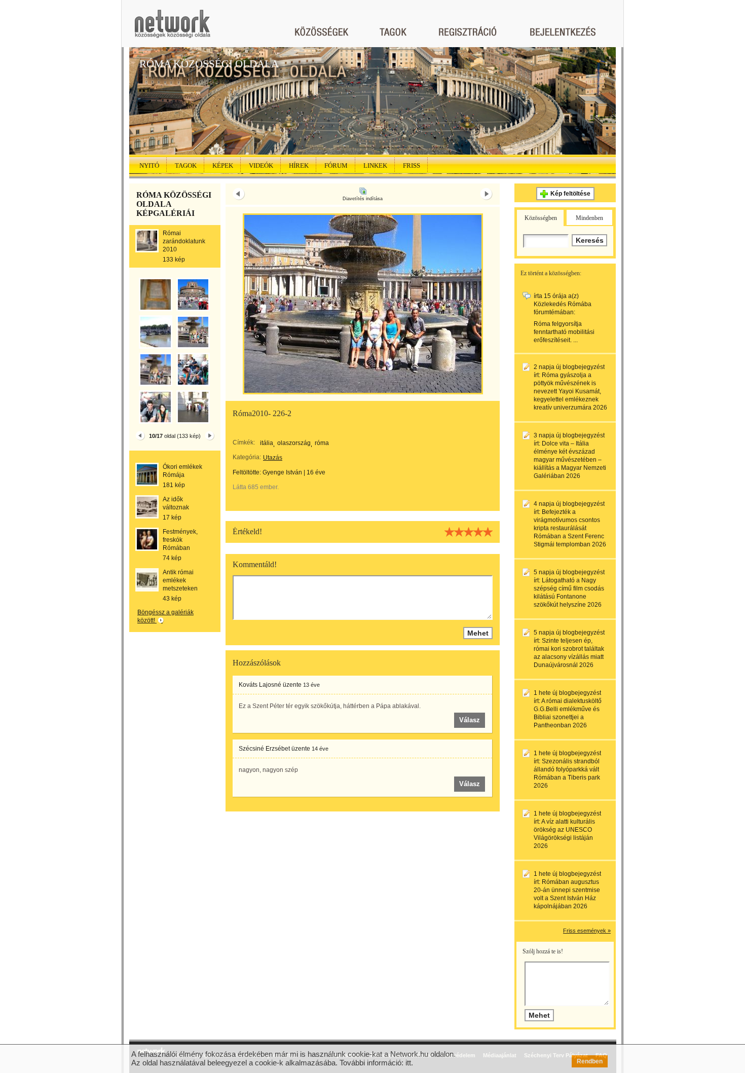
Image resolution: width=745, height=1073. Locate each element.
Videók (261, 165)
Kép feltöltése (570, 193)
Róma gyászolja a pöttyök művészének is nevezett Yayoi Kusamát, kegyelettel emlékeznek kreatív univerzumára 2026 (570, 391)
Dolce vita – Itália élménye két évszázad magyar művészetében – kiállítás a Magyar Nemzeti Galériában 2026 (570, 459)
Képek (222, 165)
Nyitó (149, 165)
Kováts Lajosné (260, 684)
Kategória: (247, 457)
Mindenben (589, 217)
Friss (411, 165)
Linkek (375, 165)
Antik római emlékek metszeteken (180, 580)
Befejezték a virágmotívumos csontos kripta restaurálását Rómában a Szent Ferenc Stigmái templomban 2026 (570, 528)
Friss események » (587, 931)
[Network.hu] (172, 28)
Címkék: (244, 442)
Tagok (186, 165)
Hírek (299, 165)
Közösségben (541, 217)
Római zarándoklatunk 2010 (184, 241)
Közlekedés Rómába (562, 304)
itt (408, 1062)
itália (266, 443)
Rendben (590, 1061)
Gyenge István (282, 472)
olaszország (294, 443)
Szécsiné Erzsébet (264, 748)
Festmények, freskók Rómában (180, 539)
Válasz (469, 720)
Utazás (272, 457)
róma (322, 443)
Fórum (336, 165)
